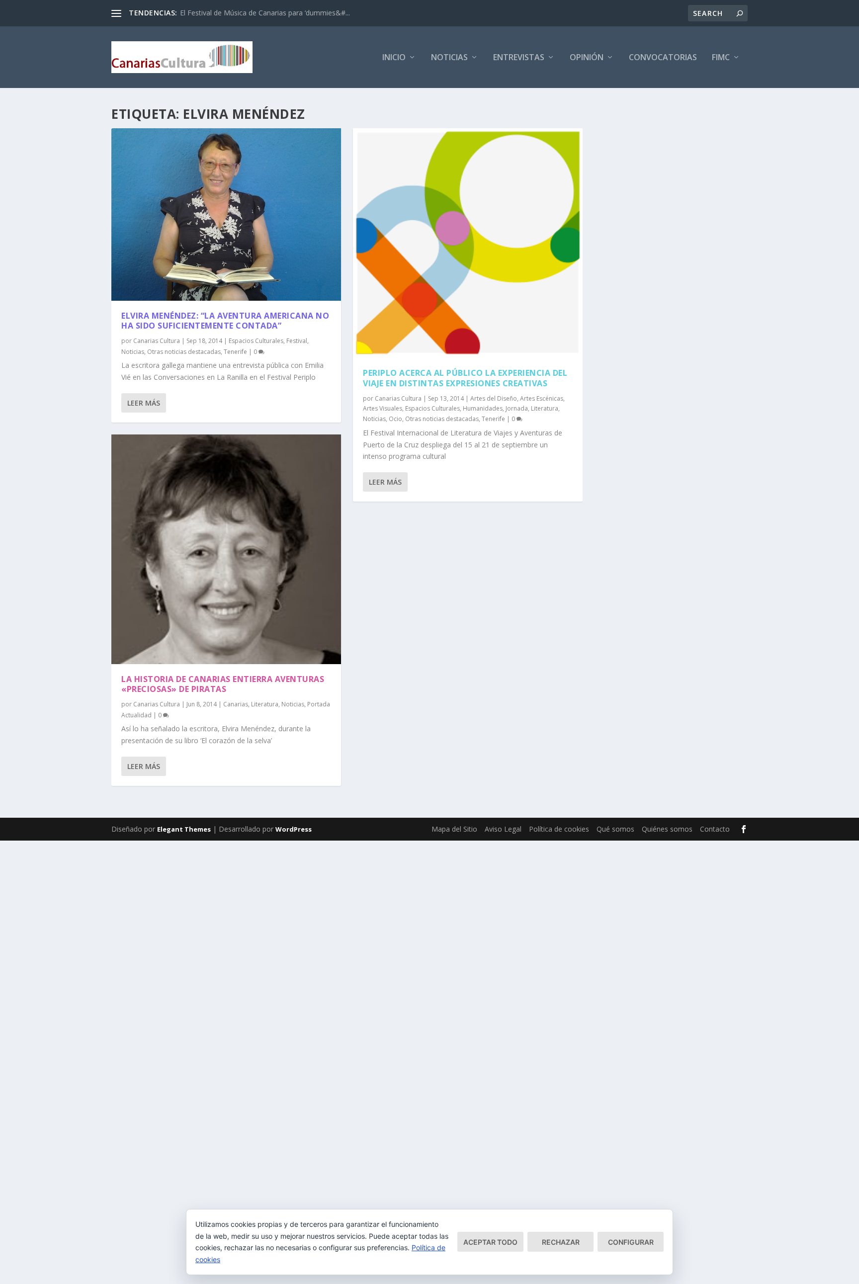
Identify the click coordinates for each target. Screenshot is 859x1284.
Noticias (449, 58)
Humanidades (483, 408)
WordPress (293, 829)
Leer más (143, 403)
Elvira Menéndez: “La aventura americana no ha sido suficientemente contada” (225, 321)
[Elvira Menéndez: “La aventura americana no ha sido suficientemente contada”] (226, 214)
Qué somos (615, 829)
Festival (296, 341)
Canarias (235, 704)
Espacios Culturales (256, 341)
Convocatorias (663, 58)
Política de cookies (559, 829)
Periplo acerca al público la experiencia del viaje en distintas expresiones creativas (465, 378)
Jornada (517, 408)
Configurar (631, 1242)
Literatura (264, 704)
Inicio (394, 58)
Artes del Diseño (493, 398)
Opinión (586, 58)
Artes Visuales (382, 408)
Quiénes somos (667, 829)
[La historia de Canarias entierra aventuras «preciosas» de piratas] (226, 549)
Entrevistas (518, 58)
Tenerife (235, 351)
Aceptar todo (490, 1242)
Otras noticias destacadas (184, 351)
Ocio (395, 419)
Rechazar (561, 1242)
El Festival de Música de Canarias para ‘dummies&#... (265, 12)
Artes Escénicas (541, 398)
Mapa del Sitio (454, 829)
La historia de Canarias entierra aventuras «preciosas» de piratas (222, 684)
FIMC (721, 58)
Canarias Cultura (156, 341)
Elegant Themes (184, 829)
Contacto (715, 829)
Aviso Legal (503, 829)
